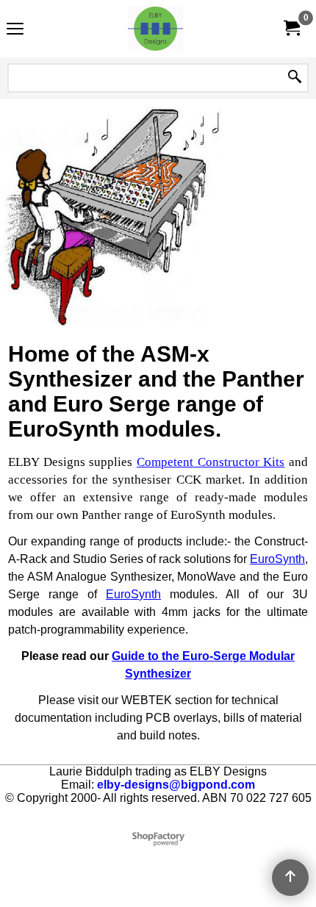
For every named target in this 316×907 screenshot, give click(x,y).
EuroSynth (277, 559)
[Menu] (15, 30)
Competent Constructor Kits (210, 462)
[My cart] (291, 28)
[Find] (294, 78)
